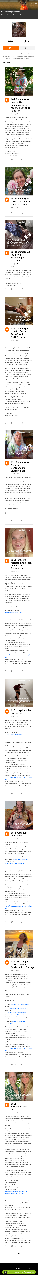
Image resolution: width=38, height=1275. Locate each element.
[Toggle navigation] (35, 3)
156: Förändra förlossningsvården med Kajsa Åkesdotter (21, 564)
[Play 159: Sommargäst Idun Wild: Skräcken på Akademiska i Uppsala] (7, 253)
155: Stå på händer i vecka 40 (21, 712)
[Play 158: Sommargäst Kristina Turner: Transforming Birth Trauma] (7, 329)
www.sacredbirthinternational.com (16, 1191)
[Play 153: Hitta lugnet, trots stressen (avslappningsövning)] (7, 962)
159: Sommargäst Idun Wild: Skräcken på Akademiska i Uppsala (20, 257)
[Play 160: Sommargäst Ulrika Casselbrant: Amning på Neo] (7, 199)
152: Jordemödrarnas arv (20, 1106)
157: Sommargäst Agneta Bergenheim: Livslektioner (20, 466)
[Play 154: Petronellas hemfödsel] (7, 833)
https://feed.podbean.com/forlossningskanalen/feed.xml (20, 16)
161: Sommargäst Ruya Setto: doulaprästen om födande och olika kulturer (20, 105)
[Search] (31, 3)
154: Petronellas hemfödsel (20, 834)
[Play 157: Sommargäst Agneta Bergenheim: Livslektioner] (7, 463)
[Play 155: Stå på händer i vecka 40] (7, 711)
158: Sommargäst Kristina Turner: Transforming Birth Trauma (20, 332)
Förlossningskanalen (10, 11)
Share (12, 48)
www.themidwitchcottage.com (14, 1193)
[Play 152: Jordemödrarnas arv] (7, 1105)
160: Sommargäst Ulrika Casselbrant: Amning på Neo (21, 201)
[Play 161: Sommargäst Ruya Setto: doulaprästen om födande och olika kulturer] (7, 100)
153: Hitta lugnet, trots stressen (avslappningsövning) (22, 964)
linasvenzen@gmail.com (20, 859)
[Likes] (5, 159)
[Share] (22, 159)
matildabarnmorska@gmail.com (14, 863)
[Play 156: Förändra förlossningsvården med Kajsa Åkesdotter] (7, 561)
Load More (19, 1254)
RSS (28, 48)
